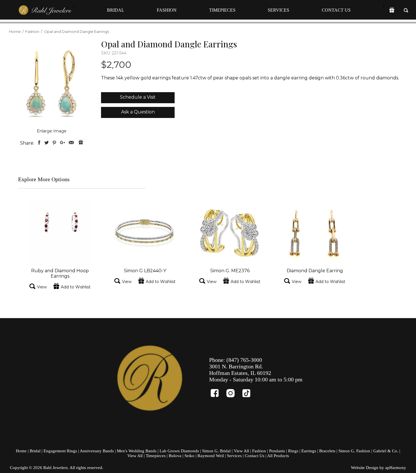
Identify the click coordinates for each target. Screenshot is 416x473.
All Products (278, 455)
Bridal (115, 10)
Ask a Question (138, 112)
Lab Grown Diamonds (179, 451)
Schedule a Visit (138, 97)
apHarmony (395, 467)
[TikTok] (249, 390)
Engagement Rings (60, 451)
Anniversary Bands (97, 451)
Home (15, 31)
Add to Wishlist (76, 287)
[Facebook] (217, 390)
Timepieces (222, 10)
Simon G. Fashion (354, 451)
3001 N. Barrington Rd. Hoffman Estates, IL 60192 (240, 369)
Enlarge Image (52, 131)
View (42, 287)
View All (241, 451)
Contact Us (336, 10)
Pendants (277, 451)
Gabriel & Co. (385, 451)
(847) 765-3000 (244, 360)
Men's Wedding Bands (136, 451)
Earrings (308, 451)
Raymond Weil (211, 455)
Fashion (167, 10)
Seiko (189, 455)
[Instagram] (233, 390)
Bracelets (327, 451)
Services (278, 10)
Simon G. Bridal (216, 451)
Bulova (175, 455)
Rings (293, 451)
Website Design (364, 467)
